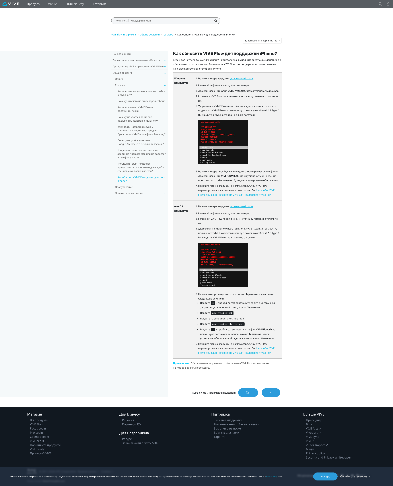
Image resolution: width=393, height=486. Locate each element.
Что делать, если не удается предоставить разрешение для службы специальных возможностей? (140, 167)
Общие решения (150, 34)
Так (248, 393)
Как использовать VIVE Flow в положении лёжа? (135, 109)
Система (168, 34)
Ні (271, 393)
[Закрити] (380, 4)
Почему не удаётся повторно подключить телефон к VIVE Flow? (137, 118)
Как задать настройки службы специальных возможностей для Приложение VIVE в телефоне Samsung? (141, 130)
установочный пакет (241, 78)
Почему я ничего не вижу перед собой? (141, 101)
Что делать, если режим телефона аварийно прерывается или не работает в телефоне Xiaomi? (141, 153)
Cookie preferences (353, 476)
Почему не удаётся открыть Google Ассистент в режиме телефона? (140, 142)
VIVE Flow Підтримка (123, 34)
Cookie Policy (271, 476)
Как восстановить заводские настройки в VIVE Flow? (141, 93)
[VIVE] (10, 4)
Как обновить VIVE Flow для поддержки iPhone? (141, 179)
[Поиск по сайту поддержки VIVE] (214, 21)
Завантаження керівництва (261, 40)
